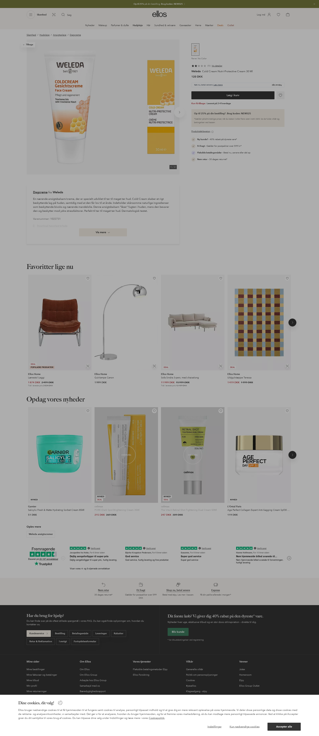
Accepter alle (284, 726)
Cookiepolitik (156, 718)
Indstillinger (215, 726)
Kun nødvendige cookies (245, 726)
